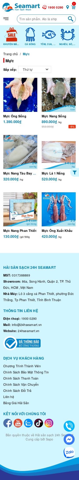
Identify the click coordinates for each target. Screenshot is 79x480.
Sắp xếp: (10, 69)
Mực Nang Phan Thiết (19, 230)
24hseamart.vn (28, 331)
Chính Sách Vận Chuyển (21, 384)
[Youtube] (18, 422)
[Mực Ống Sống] (20, 95)
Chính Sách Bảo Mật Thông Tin (26, 372)
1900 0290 (55, 7)
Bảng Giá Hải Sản (16, 403)
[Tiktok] (38, 422)
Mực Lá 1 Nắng (53, 173)
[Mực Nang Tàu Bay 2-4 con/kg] (20, 152)
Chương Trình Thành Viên (22, 366)
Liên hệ (8, 397)
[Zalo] (28, 422)
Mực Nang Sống (54, 116)
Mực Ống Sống (14, 116)
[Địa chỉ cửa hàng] (68, 8)
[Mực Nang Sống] (59, 95)
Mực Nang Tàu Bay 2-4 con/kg (26, 173)
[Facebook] (7, 422)
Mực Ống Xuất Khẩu (57, 230)
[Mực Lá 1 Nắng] (59, 152)
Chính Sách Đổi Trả (17, 390)
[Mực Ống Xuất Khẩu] (59, 209)
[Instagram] (49, 422)
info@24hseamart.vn (27, 324)
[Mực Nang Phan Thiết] (20, 209)
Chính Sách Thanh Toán (20, 378)
